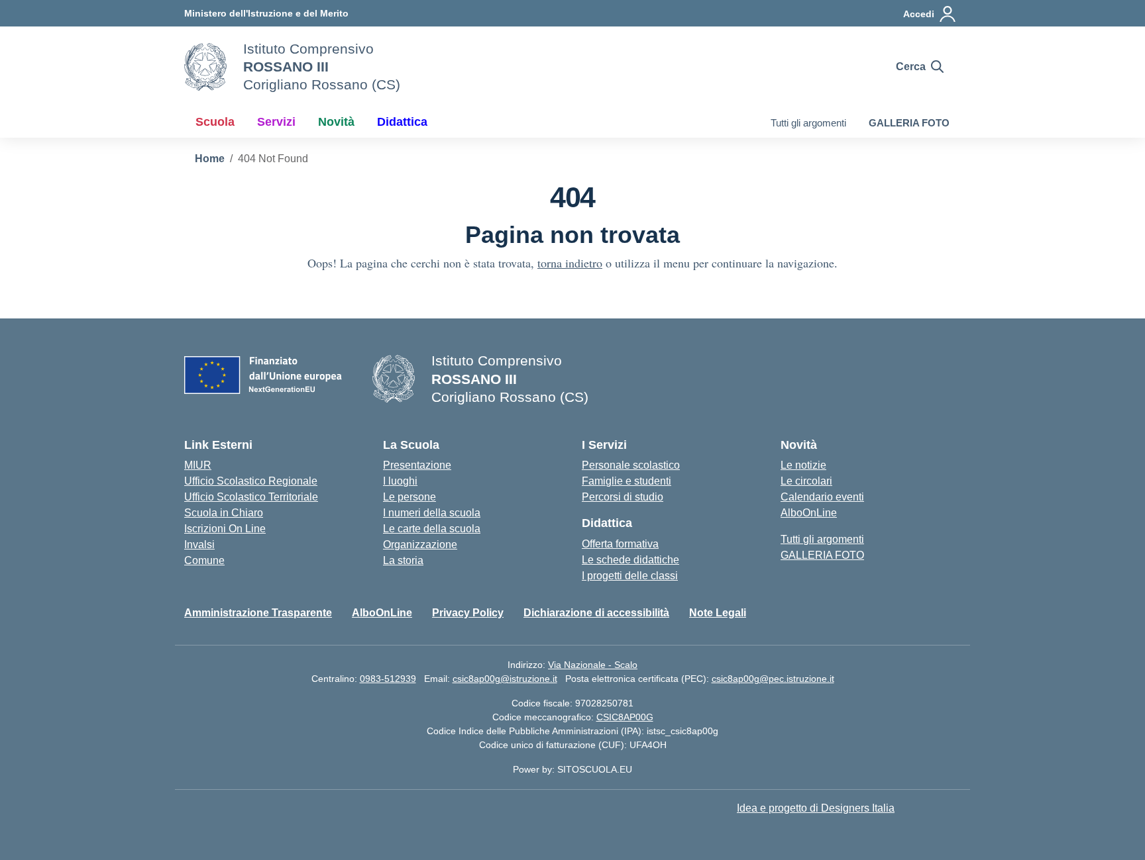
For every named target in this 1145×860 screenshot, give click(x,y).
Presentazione (417, 465)
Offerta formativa (620, 543)
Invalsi (199, 544)
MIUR (197, 465)
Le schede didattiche (630, 559)
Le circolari (806, 481)
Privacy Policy (468, 612)
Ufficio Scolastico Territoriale (251, 496)
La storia (403, 560)
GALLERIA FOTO (909, 122)
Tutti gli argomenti (808, 122)
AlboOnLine (809, 512)
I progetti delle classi (630, 575)
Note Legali (717, 612)
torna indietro (569, 263)
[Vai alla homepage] (205, 67)
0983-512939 (388, 678)
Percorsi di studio (622, 496)
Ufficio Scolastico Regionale (250, 481)
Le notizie (803, 465)
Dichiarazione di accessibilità (596, 612)
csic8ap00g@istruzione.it (505, 678)
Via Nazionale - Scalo (592, 664)
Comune (204, 560)
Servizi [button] (276, 121)
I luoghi (400, 481)
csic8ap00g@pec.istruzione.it (773, 678)
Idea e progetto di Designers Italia (816, 808)
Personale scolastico (631, 465)
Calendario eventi (822, 496)
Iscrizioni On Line (225, 528)
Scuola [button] (215, 121)
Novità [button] (336, 121)
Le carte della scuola (431, 528)
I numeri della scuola (431, 512)
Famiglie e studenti (626, 481)
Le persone (409, 496)
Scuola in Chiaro (223, 512)
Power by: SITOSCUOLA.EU (572, 769)
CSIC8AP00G (624, 717)
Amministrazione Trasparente (258, 612)
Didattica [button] (402, 121)
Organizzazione (420, 544)
